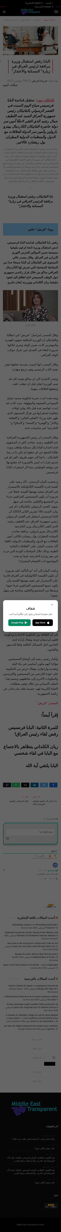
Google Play (17, 622)
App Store (40, 622)
